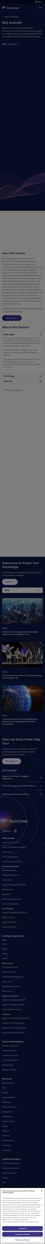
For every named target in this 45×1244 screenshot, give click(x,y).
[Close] (41, 1191)
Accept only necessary (22, 1234)
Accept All (22, 1228)
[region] (22, 1216)
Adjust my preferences (22, 1240)
